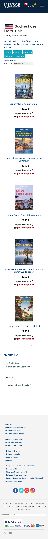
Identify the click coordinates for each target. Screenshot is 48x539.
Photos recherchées (14, 442)
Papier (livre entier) (24, 113)
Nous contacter (12, 457)
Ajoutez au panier (25, 116)
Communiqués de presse (16, 434)
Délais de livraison (13, 451)
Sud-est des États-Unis (20, 366)
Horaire (9, 460)
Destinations (11, 355)
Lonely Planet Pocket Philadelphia (24, 326)
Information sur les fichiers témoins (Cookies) (24, 478)
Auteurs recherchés (14, 439)
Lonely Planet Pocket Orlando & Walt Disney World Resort (24, 270)
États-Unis (14, 363)
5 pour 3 (27, 52)
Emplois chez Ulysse (14, 445)
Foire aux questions (14, 481)
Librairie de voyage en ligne (17, 427)
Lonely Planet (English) (19, 385)
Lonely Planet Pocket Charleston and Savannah (24, 159)
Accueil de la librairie (14, 41)
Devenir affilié (11, 469)
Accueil (9, 424)
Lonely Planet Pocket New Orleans (24, 215)
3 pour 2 (17, 52)
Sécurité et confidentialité (16, 472)
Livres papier (10, 60)
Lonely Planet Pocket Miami (24, 104)
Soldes (8, 52)
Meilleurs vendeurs (14, 56)
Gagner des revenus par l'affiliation (20, 466)
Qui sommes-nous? (14, 430)
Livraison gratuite (13, 454)
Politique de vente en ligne (16, 475)
